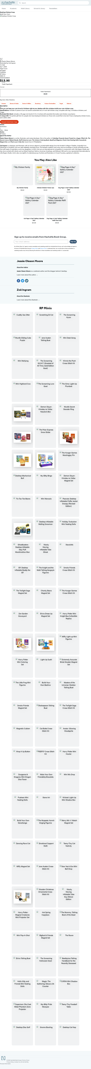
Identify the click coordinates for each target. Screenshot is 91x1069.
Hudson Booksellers (50, 103)
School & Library (39, 8)
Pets (1, 130)
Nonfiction (3, 126)
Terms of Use (25, 1060)
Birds (6, 130)
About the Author (5, 135)
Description (3, 106)
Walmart (69, 103)
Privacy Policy (10, 1062)
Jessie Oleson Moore (8, 61)
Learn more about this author (26, 275)
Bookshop (38, 103)
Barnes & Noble (14, 103)
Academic (13, 8)
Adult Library (25, 8)
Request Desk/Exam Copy (9, 122)
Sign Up (73, 241)
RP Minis (3, 74)
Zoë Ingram (24, 289)
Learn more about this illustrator (27, 300)
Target (61, 103)
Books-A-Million (26, 103)
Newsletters (53, 8)
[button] (45, 59)
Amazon (4, 103)
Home (4, 8)
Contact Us (17, 1062)
